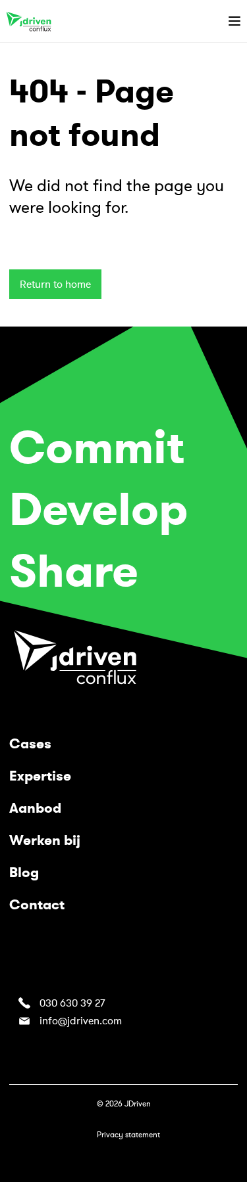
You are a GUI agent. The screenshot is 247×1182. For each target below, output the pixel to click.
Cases (30, 744)
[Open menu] (234, 21)
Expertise (40, 776)
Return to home (55, 284)
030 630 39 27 (72, 1003)
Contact (37, 905)
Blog (24, 872)
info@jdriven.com (81, 1021)
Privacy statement (128, 1134)
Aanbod (35, 808)
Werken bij (44, 840)
